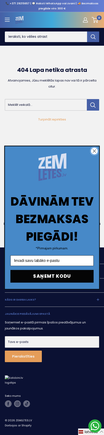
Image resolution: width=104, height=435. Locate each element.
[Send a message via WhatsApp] (95, 426)
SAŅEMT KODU (52, 276)
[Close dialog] (94, 151)
